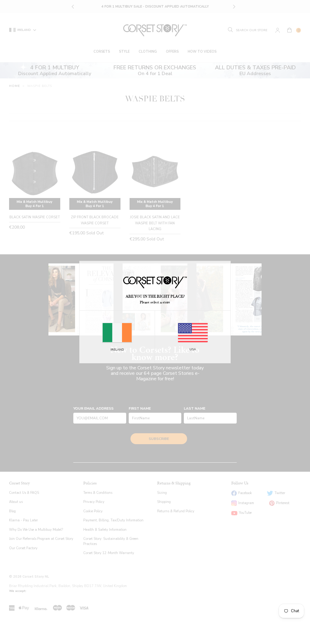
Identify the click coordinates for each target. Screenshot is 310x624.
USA (193, 349)
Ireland (117, 350)
